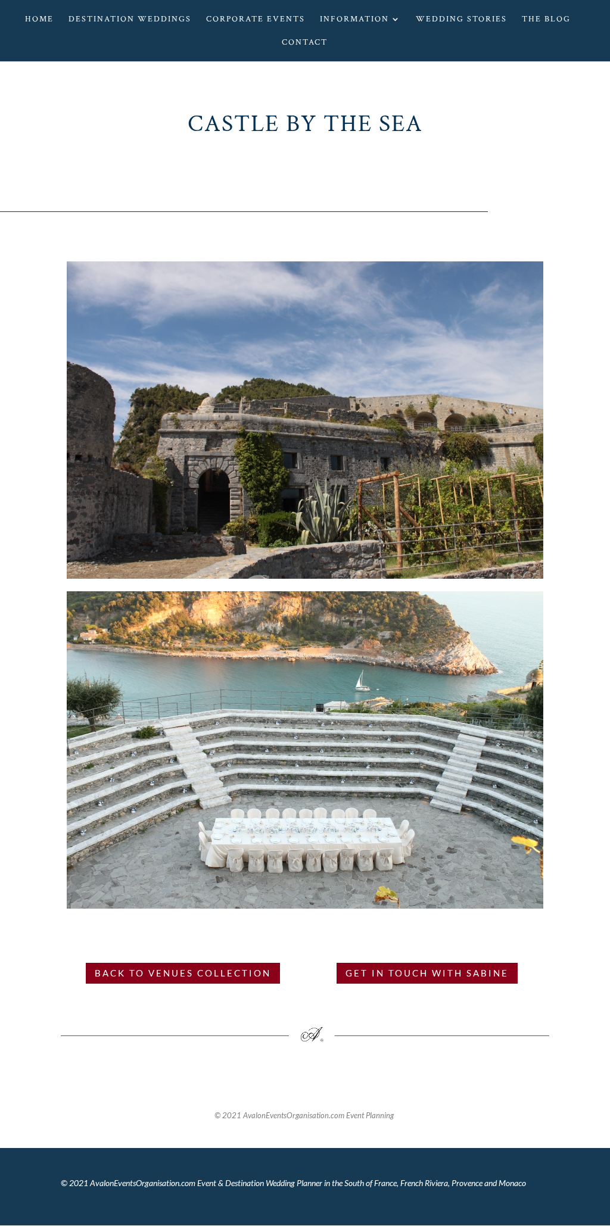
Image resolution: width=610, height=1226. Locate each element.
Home (39, 19)
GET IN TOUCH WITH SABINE (427, 973)
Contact (305, 43)
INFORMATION (354, 19)
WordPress (188, 1207)
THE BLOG (546, 19)
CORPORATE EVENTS (255, 19)
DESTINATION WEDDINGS (130, 19)
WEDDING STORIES (461, 19)
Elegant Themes (115, 1207)
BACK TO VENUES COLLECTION (183, 973)
